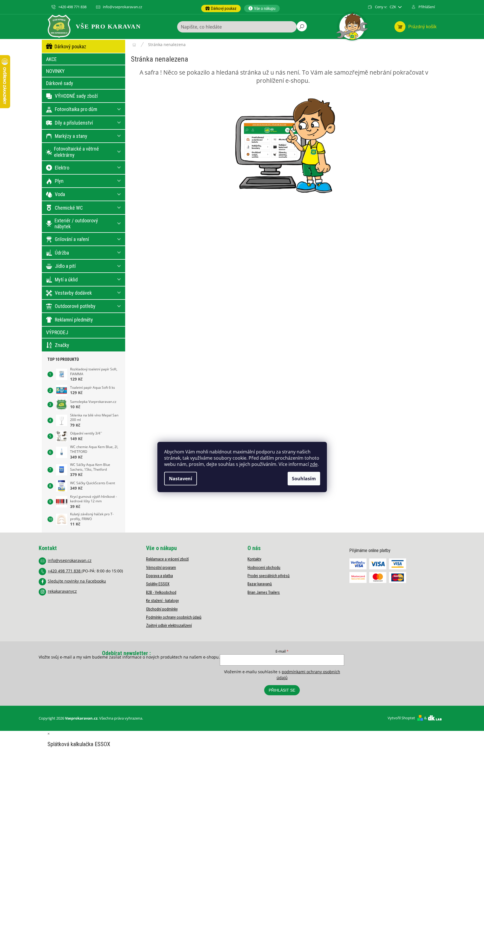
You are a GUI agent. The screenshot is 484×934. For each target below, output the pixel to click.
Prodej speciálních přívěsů (269, 576)
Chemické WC (69, 208)
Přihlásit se (282, 690)
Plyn (59, 181)
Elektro (62, 168)
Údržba (62, 253)
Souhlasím (304, 478)
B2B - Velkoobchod (161, 592)
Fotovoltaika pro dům (76, 109)
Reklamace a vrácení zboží (167, 559)
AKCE (51, 59)
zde (314, 464)
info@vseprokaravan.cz (70, 560)
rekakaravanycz (62, 591)
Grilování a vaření (72, 239)
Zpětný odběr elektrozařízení (169, 625)
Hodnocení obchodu (264, 567)
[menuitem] (221, 8)
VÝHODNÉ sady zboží (76, 96)
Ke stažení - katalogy (162, 600)
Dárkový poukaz (70, 46)
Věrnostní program (161, 567)
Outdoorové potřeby (75, 306)
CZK (393, 7)
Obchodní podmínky (162, 609)
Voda (60, 194)
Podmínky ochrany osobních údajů (173, 617)
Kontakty (254, 559)
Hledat (302, 26)
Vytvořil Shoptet (401, 717)
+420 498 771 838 (65, 571)
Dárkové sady (59, 83)
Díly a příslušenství (74, 123)
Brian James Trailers (264, 592)
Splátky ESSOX (158, 584)
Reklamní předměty (74, 320)
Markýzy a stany (71, 136)
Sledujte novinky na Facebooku (77, 581)
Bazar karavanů (260, 584)
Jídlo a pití (65, 266)
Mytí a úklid (66, 280)
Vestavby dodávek (73, 293)
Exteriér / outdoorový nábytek (76, 224)
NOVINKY (55, 71)
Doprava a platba (159, 576)
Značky (62, 345)
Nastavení (180, 478)
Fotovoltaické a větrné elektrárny (76, 152)
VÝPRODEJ (57, 332)
